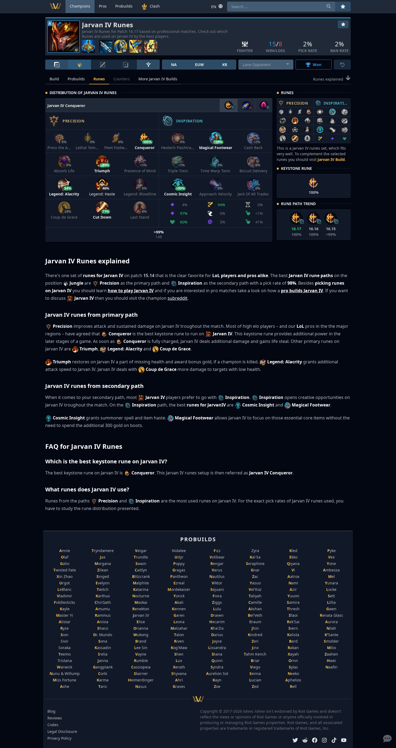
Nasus (141, 686)
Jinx (255, 647)
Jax (102, 557)
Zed (255, 686)
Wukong (140, 634)
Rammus (103, 615)
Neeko (293, 673)
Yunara (331, 582)
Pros (103, 6)
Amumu (102, 608)
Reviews (54, 718)
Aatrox (293, 576)
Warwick (64, 667)
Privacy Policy (59, 738)
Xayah (293, 654)
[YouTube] (344, 740)
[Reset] (342, 65)
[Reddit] (305, 740)
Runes (99, 78)
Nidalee (179, 550)
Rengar (217, 563)
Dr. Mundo (102, 634)
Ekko (293, 557)
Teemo (64, 654)
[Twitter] (295, 740)
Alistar (65, 621)
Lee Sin (140, 647)
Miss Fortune (64, 679)
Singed (102, 576)
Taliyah (255, 595)
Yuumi (293, 595)
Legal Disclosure (62, 731)
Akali (179, 602)
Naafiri (331, 667)
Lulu (217, 608)
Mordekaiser (179, 589)
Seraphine (255, 563)
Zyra (255, 550)
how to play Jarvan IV (131, 291)
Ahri (179, 679)
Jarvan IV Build (331, 159)
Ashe (64, 686)
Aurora (331, 621)
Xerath (179, 667)
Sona (102, 641)
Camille (255, 602)
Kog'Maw (179, 647)
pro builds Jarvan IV (302, 291)
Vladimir (64, 595)
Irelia (102, 654)
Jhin (255, 628)
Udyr (179, 557)
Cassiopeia (141, 667)
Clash (155, 6)
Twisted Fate (64, 570)
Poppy (179, 563)
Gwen (331, 608)
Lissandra (217, 647)
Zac (255, 576)
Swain (141, 563)
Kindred (255, 634)
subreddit (177, 298)
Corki (102, 673)
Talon (179, 634)
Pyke (331, 550)
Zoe (217, 686)
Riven (179, 641)
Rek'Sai (293, 621)
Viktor (217, 582)
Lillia (331, 602)
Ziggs (217, 602)
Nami (293, 582)
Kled (293, 550)
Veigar (141, 550)
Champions (80, 6)
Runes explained (328, 79)
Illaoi (293, 615)
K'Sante (331, 634)
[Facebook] (314, 740)
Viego (255, 667)
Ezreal (179, 582)
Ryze (64, 628)
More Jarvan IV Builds (157, 78)
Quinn (217, 660)
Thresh (293, 608)
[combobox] (266, 65)
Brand (140, 641)
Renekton (140, 608)
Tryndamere (103, 550)
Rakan (293, 647)
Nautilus (217, 576)
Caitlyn (141, 570)
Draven (217, 615)
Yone (331, 563)
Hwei (331, 660)
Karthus (103, 595)
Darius (217, 634)
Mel (331, 576)
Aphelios (293, 679)
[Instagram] (324, 740)
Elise (141, 621)
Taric (102, 686)
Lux (179, 660)
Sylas (293, 667)
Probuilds (76, 78)
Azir (293, 589)
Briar (255, 660)
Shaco (102, 628)
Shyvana (178, 673)
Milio (331, 647)
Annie (64, 550)
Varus (217, 570)
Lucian (255, 679)
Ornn (293, 660)
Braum (255, 621)
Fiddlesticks (64, 602)
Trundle (141, 557)
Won (317, 64)
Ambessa (331, 570)
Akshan (255, 608)
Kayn (217, 679)
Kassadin (103, 647)
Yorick (179, 595)
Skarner (141, 673)
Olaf (64, 557)
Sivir (64, 641)
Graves (179, 686)
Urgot (64, 582)
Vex (331, 557)
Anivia (102, 621)
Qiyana (293, 563)
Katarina (140, 589)
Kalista (293, 634)
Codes (52, 724)
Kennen (179, 608)
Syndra (217, 667)
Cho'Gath (103, 602)
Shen (178, 654)
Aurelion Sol (217, 673)
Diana (217, 654)
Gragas (178, 570)
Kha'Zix (217, 628)
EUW (199, 64)
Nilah (331, 628)
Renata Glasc (331, 615)
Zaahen (331, 654)
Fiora (217, 595)
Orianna (140, 628)
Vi (293, 570)
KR (224, 64)
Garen (179, 615)
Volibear (217, 557)
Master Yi (64, 615)
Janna (103, 660)
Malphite (141, 582)
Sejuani (217, 589)
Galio (64, 563)
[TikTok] (334, 740)
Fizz (217, 550)
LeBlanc (64, 589)
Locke (331, 589)
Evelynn (103, 582)
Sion (64, 634)
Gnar (255, 570)
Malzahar (179, 628)
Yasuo (255, 582)
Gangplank (103, 667)
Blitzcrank (141, 576)
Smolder (331, 641)
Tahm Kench (255, 654)
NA (174, 64)
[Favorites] (343, 24)
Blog (51, 711)
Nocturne (140, 595)
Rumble (141, 660)
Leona (179, 621)
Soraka (64, 647)
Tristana (64, 660)
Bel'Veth (255, 615)
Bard (293, 641)
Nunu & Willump (65, 673)
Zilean (102, 570)
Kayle (65, 608)
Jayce (217, 641)
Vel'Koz (255, 589)
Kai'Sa (255, 557)
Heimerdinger (141, 679)
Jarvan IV (141, 615)
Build (54, 78)
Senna (255, 673)
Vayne (140, 654)
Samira (293, 602)
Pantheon (179, 576)
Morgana (103, 563)
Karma (103, 679)
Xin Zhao (64, 576)
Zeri (255, 641)
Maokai (140, 602)
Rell (293, 686)
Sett (331, 595)
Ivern (293, 628)
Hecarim (217, 621)
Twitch (103, 589)
